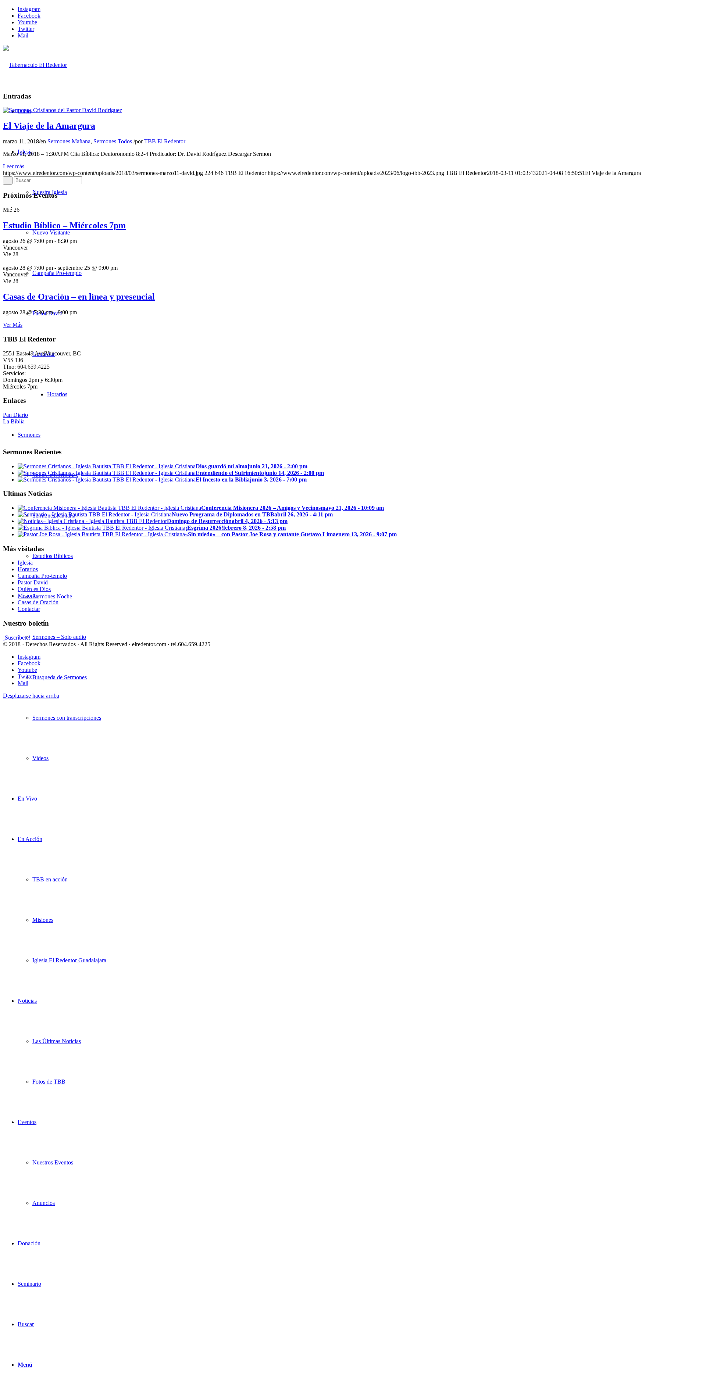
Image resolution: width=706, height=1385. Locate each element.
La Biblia (14, 421)
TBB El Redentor (164, 141)
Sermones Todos (112, 141)
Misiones (28, 596)
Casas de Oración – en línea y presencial (79, 296)
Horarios (28, 569)
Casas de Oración (38, 602)
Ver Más (12, 325)
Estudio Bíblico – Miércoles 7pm (64, 225)
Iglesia (25, 562)
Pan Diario (15, 415)
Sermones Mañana (68, 141)
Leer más (13, 166)
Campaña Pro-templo (42, 576)
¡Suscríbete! (17, 637)
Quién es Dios (34, 589)
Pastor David (33, 582)
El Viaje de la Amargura (49, 125)
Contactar (29, 609)
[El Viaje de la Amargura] (62, 110)
